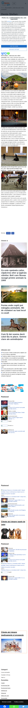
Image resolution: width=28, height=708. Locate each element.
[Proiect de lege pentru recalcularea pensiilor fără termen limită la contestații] (4, 515)
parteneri (9, 21)
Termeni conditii (6, 702)
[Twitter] (5, 53)
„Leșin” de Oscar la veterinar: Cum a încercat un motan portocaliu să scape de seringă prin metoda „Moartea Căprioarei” (13, 374)
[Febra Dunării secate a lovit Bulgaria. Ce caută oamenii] (4, 510)
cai (13, 233)
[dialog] (14, 34)
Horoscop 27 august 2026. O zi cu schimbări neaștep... (16, 500)
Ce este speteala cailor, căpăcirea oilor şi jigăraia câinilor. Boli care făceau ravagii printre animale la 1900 (14, 275)
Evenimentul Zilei (5, 685)
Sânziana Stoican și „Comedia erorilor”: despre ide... (13, 496)
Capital (2, 683)
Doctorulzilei (4, 698)
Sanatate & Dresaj (5, 675)
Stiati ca (3, 677)
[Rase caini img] (11, 538)
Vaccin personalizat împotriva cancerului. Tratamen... (15, 403)
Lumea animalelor (5, 672)
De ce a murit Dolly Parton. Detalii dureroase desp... (16, 413)
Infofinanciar (4, 690)
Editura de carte (5, 695)
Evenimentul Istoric (5, 688)
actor (8, 233)
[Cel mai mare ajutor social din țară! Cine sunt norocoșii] (4, 431)
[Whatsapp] (8, 53)
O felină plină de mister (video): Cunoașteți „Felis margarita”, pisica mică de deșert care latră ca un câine (13, 365)
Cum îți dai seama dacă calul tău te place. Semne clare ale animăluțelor (13, 336)
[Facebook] (2, 53)
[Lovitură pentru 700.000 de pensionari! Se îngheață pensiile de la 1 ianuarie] (4, 550)
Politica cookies (18, 702)
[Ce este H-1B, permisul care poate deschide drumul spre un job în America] (4, 407)
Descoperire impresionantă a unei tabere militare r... (16, 505)
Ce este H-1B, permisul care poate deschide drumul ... (16, 408)
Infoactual (3, 693)
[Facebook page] (12, 391)
